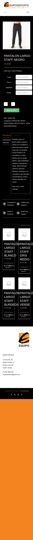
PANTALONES (9, 123)
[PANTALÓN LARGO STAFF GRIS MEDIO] (24, 234)
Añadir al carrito (12, 110)
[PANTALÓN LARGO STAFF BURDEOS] (9, 283)
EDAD (9, 93)
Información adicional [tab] (6, 141)
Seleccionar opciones (7, 266)
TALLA (9, 82)
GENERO (9, 87)
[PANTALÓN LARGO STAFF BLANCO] (9, 234)
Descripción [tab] (6, 135)
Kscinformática (25, 391)
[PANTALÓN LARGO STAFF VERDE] (24, 283)
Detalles (11, 265)
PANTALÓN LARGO (18, 121)
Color (9, 77)
